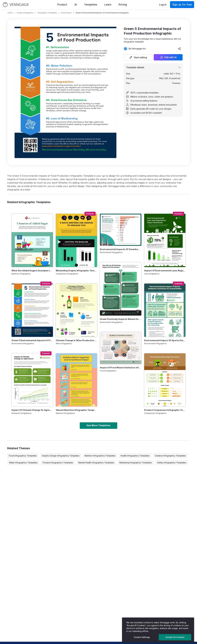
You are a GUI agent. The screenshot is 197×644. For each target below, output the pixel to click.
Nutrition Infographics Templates (100, 455)
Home (10, 13)
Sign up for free (182, 4)
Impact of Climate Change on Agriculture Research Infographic (32, 410)
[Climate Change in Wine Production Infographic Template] (76, 310)
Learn (107, 4)
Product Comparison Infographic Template (165, 410)
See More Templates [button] (98, 425)
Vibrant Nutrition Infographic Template (76, 410)
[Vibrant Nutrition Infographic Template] (76, 380)
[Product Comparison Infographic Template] (165, 380)
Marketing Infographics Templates (135, 462)
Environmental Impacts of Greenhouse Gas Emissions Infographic (120, 249)
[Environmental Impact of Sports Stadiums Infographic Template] (165, 310)
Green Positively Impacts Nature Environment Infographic (120, 319)
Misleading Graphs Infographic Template (76, 270)
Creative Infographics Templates (170, 455)
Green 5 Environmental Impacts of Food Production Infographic (32, 340)
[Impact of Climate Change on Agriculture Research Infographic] (32, 380)
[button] (138, 57)
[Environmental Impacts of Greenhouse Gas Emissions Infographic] (120, 230)
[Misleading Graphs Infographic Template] (76, 240)
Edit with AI (170, 57)
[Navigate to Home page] (16, 4)
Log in (162, 4)
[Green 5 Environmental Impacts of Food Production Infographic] (32, 310)
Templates (90, 4)
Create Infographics (25, 13)
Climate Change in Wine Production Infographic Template (76, 340)
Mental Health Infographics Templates (96, 462)
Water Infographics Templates (23, 462)
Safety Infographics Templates (171, 462)
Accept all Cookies (175, 637)
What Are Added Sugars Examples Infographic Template (32, 270)
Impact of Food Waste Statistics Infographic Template (120, 367)
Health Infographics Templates (135, 455)
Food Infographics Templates (23, 455)
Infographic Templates (47, 13)
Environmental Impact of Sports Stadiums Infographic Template (165, 340)
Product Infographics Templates (58, 462)
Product (62, 4)
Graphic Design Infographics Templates (60, 455)
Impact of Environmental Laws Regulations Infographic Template (165, 270)
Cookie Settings (142, 637)
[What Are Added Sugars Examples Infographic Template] (32, 240)
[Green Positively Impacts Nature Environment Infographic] (120, 289)
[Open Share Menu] (179, 48)
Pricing (123, 4)
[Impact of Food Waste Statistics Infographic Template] (120, 348)
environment (66, 13)
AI (75, 4)
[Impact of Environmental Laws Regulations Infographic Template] (165, 240)
